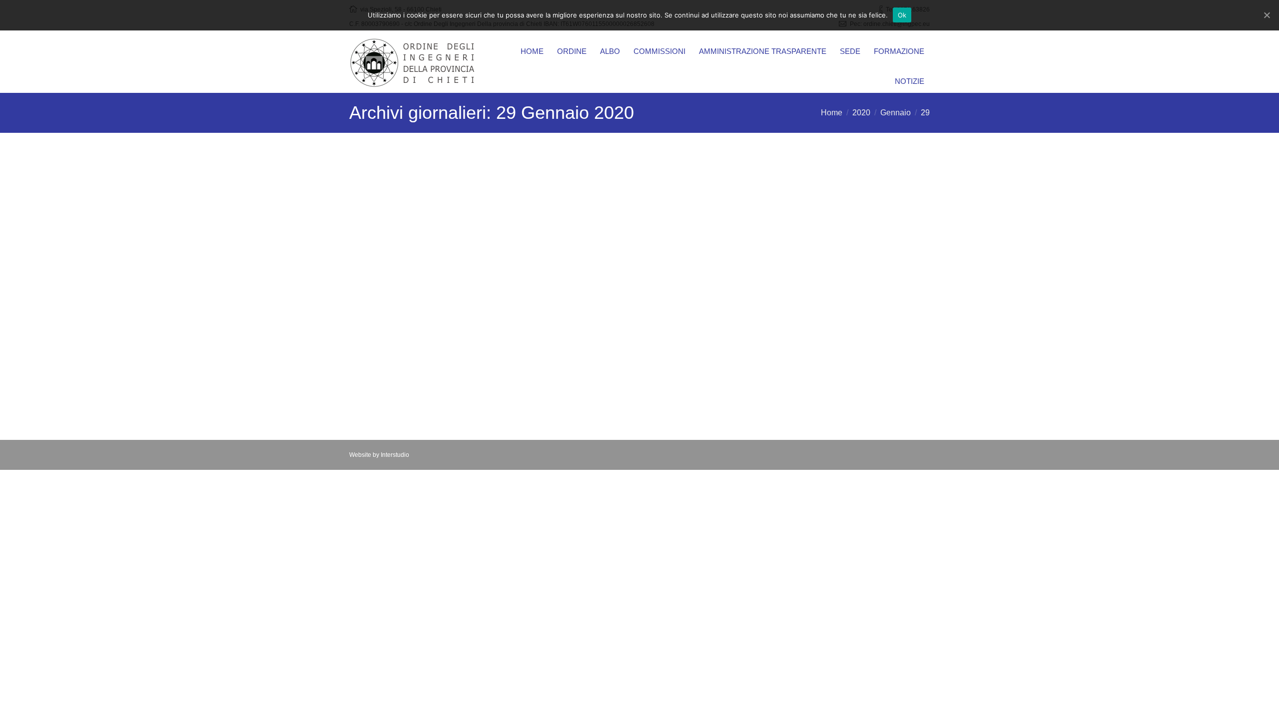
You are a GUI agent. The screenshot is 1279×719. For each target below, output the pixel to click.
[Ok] (1267, 15)
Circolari (429, 311)
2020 (861, 112)
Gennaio (895, 112)
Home (831, 112)
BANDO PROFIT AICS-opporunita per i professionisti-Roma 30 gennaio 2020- (431, 189)
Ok (902, 15)
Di (467, 311)
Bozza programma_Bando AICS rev (433, 292)
